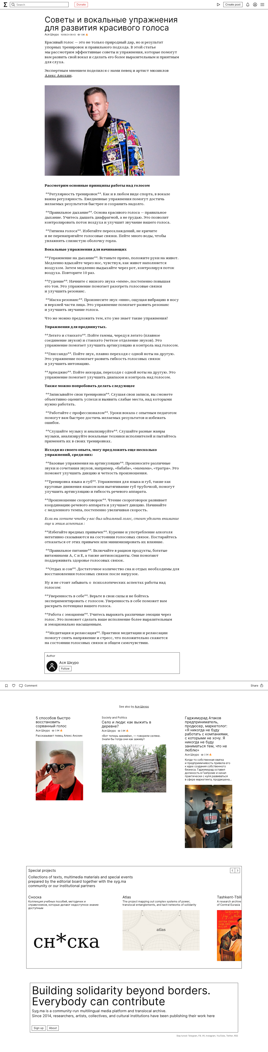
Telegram (192, 1035)
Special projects (42, 870)
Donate (81, 4)
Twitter (229, 1035)
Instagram (210, 1035)
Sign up (39, 1028)
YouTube (221, 1035)
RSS (236, 1035)
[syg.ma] (5, 4)
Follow (65, 668)
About (53, 1028)
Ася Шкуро (52, 34)
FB (199, 1035)
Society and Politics (114, 717)
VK (203, 1035)
